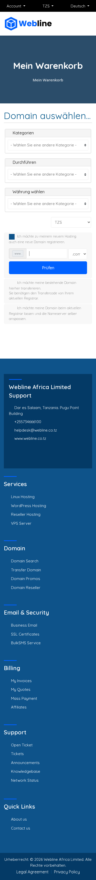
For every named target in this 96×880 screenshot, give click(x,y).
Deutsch (78, 6)
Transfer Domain (26, 569)
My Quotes (20, 689)
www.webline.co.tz (30, 438)
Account (14, 6)
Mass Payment (24, 698)
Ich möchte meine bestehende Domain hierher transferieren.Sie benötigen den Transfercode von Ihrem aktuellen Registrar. (42, 290)
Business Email (24, 625)
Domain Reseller (25, 587)
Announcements (25, 762)
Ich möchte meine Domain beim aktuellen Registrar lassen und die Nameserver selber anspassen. (45, 313)
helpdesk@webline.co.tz (35, 430)
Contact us (20, 828)
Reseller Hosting (25, 514)
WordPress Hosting (28, 505)
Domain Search (24, 561)
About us (19, 819)
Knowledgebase (25, 771)
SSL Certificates (25, 634)
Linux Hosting (23, 496)
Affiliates (19, 707)
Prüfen (48, 267)
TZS (46, 6)
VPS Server (21, 523)
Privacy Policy (67, 872)
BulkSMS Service (26, 642)
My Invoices (21, 680)
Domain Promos (25, 578)
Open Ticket (22, 745)
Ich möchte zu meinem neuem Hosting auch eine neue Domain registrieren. (42, 239)
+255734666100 (27, 421)
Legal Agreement (32, 872)
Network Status (25, 780)
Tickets (17, 753)
